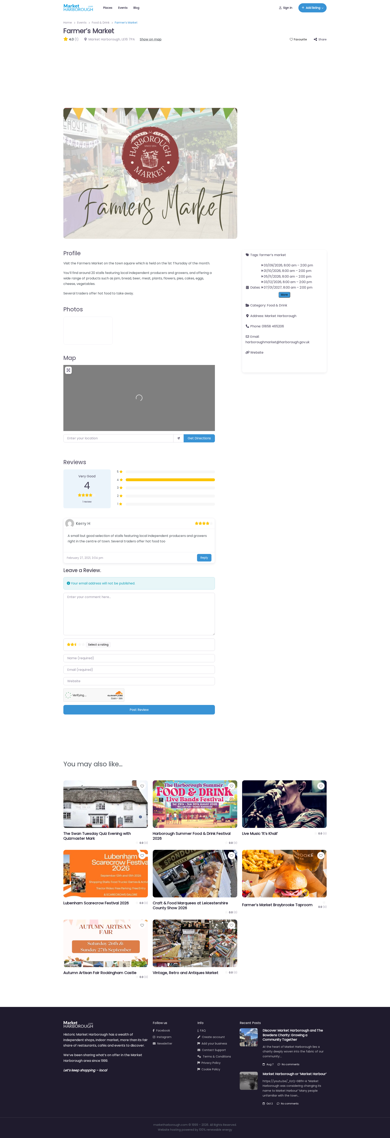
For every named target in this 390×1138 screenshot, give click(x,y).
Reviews (74, 462)
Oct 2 (269, 1103)
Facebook (163, 1030)
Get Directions (199, 438)
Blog (136, 8)
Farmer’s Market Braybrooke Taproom (277, 904)
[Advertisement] (195, 72)
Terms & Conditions (217, 1056)
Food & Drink (100, 23)
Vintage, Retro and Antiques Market (185, 972)
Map (69, 358)
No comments (290, 1064)
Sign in (287, 8)
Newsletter (164, 1043)
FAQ (203, 1030)
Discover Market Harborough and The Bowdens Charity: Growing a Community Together (293, 1035)
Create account (213, 1037)
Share (322, 39)
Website (256, 352)
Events (123, 8)
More (284, 295)
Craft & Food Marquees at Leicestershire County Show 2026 (190, 905)
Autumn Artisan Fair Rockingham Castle (99, 972)
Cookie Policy (211, 1069)
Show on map (150, 39)
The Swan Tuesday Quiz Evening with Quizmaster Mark (97, 836)
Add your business (214, 1043)
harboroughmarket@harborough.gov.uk (277, 342)
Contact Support (214, 1050)
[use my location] (178, 438)
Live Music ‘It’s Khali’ (260, 833)
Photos (73, 309)
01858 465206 (273, 326)
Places (107, 8)
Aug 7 (270, 1064)
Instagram (164, 1037)
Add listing (313, 8)
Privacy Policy (211, 1063)
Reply (204, 558)
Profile (72, 253)
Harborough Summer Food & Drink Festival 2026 (192, 836)
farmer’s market (272, 255)
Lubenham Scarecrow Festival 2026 (96, 903)
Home (67, 23)
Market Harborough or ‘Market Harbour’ (295, 1074)
